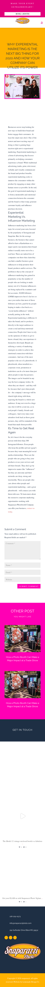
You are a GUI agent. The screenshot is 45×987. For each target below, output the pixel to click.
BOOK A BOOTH (22, 14)
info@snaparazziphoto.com (20, 923)
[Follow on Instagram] (15, 937)
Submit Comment (29, 586)
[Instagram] (43, 836)
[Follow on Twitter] (10, 937)
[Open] (22, 816)
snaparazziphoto (22, 796)
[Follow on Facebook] (6, 937)
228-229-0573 (15, 916)
